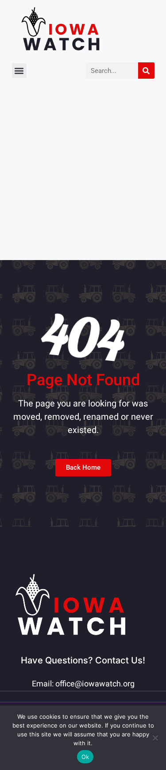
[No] (155, 737)
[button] (19, 70)
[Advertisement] (83, 173)
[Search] (146, 70)
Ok (85, 756)
